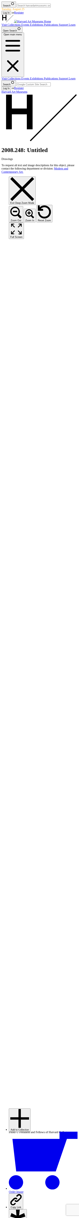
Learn (72, 24)
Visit (4, 24)
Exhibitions (37, 24)
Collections (14, 24)
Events (25, 24)
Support (64, 24)
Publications (51, 24)
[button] (19, 1120)
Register (19, 12)
